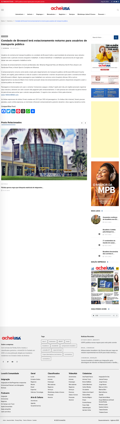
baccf (44, 341)
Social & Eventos (36, 406)
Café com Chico (6, 411)
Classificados (54, 373)
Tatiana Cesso (103, 412)
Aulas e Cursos (73, 394)
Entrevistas (4, 399)
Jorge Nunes (102, 384)
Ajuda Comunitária (6, 406)
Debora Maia (86, 394)
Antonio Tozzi (86, 379)
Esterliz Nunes (86, 402)
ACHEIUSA (6, 48)
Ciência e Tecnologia (37, 392)
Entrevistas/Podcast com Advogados (12, 385)
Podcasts (5, 393)
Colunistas (87, 373)
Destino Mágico (87, 397)
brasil (67, 341)
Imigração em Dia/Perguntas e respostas (13, 382)
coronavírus (46, 359)
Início (4, 420)
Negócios (62, 14)
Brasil (83, 347)
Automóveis (19, 14)
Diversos (71, 392)
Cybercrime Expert (88, 392)
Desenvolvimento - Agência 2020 (109, 420)
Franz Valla (85, 405)
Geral (33, 373)
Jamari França (103, 379)
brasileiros (45, 346)
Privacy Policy (18, 420)
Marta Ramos (103, 392)
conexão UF (46, 350)
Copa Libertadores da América (51, 354)
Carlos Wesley (86, 387)
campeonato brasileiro (69, 346)
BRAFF (61, 341)
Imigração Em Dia (104, 376)
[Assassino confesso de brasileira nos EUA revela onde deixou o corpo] (95, 219)
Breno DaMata (86, 382)
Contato (34, 420)
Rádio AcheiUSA (6, 409)
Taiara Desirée (103, 409)
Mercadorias (51, 14)
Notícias (3, 388)
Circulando (85, 389)
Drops (84, 400)
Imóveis (29, 14)
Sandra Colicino (103, 407)
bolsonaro (52, 341)
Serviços (72, 14)
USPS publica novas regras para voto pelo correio (29, 1)
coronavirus (68, 354)
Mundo (33, 384)
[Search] (118, 10)
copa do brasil (57, 350)
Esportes (33, 389)
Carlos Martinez (87, 384)
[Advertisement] (105, 129)
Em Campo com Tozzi (7, 404)
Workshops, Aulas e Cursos (86, 14)
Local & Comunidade (10, 373)
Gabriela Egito (86, 407)
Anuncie (50, 397)
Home (3, 21)
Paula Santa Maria (104, 397)
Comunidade (90, 347)
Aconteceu (34, 400)
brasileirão (55, 346)
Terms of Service (27, 420)
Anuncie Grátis (10, 420)
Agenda (33, 403)
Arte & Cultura (37, 397)
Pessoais (101, 14)
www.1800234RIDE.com (9, 95)
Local (32, 376)
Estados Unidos (86, 340)
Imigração (93, 358)
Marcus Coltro (103, 387)
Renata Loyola (103, 404)
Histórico (10, 21)
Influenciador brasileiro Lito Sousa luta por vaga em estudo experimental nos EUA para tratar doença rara (99, 352)
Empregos (39, 14)
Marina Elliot (102, 389)
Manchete (96, 340)
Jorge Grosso (103, 382)
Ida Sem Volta (86, 410)
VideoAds (73, 373)
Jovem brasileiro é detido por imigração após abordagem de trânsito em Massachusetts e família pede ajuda (99, 362)
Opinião (101, 394)
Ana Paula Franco (87, 376)
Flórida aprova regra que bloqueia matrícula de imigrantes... (22, 187)
